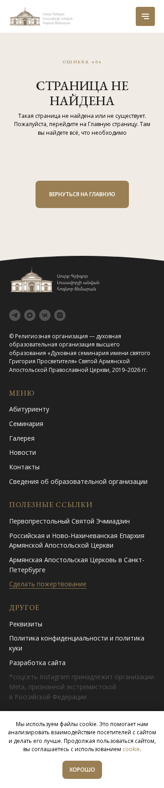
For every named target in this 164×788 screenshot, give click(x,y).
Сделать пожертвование (48, 584)
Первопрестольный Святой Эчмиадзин (69, 521)
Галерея (22, 438)
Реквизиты (25, 624)
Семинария (26, 423)
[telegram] (14, 315)
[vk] (45, 315)
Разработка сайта (37, 662)
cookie (131, 749)
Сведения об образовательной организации (78, 481)
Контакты (24, 467)
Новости (22, 452)
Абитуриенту (29, 409)
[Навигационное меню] (145, 16)
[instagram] (60, 315)
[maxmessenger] (30, 315)
